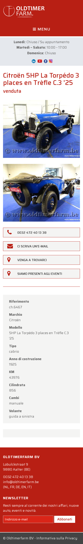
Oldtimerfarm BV (20, 538)
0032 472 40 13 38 (18, 476)
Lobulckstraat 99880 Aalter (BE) (16, 467)
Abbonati (64, 519)
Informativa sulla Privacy (56, 538)
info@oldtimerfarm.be (21, 482)
